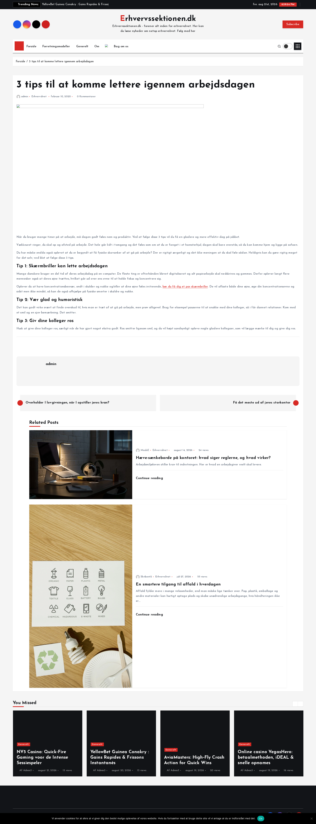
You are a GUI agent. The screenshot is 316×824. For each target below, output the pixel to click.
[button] (295, 704)
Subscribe (292, 24)
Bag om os (121, 46)
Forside (31, 46)
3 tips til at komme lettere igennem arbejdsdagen (61, 61)
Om (96, 46)
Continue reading (150, 478)
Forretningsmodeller (56, 46)
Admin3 (27, 770)
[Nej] (311, 818)
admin (24, 96)
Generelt (82, 46)
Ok (260, 818)
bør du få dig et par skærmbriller (185, 286)
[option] (47, 743)
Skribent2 (146, 576)
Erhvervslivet (39, 96)
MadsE (145, 450)
